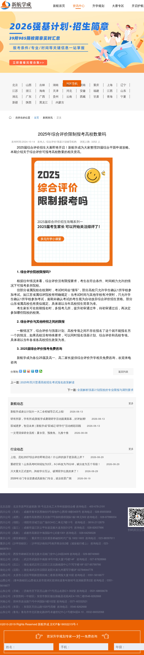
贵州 (55, 96)
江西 (110, 91)
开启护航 (138, 5)
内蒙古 (60, 102)
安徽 (83, 91)
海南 (42, 91)
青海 (110, 96)
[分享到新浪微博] (28, 371)
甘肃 (96, 96)
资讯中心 (79, 5)
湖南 (55, 85)
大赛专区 (118, 5)
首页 (36, 117)
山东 (123, 91)
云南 (69, 96)
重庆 (96, 85)
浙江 (28, 91)
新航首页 (59, 5)
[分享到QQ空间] (24, 371)
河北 (69, 91)
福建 (96, 91)
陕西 (28, 102)
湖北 (15, 96)
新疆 (15, 102)
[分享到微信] (40, 371)
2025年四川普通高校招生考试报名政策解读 (47, 382)
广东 (28, 96)
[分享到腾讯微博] (32, 371)
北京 (15, 85)
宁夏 (123, 96)
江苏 (15, 91)
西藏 (83, 96)
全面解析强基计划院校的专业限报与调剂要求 (105, 390)
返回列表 (123, 371)
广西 (42, 96)
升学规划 (98, 5)
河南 (83, 85)
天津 (55, 91)
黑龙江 (43, 102)
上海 (110, 85)
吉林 (42, 85)
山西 (28, 85)
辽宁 (123, 85)
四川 (69, 85)
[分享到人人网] (36, 371)
